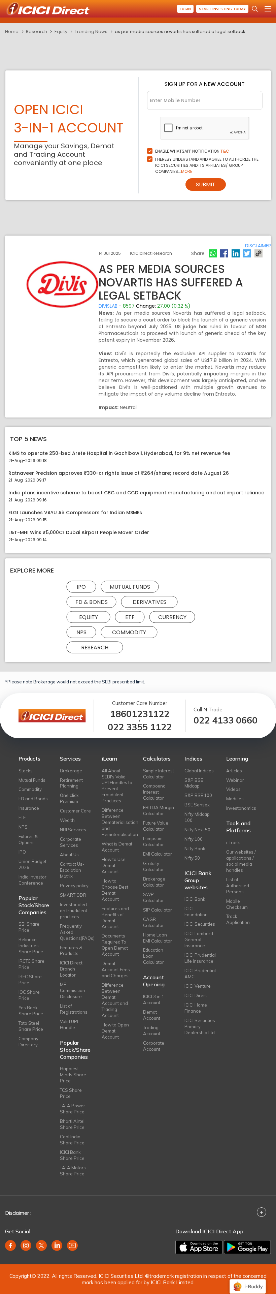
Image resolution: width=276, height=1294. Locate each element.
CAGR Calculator (153, 922)
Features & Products (71, 950)
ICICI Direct (195, 995)
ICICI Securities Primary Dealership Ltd (199, 1026)
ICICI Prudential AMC (200, 973)
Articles (234, 770)
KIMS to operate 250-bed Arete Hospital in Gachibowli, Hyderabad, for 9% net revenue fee (119, 453)
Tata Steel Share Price (31, 1026)
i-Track (233, 842)
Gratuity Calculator (153, 866)
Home (12, 31)
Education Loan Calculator (153, 956)
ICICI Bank (194, 899)
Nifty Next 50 (197, 829)
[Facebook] (224, 253)
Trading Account (151, 1030)
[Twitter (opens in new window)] (41, 1245)
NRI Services (73, 829)
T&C (224, 151)
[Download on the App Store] (198, 1247)
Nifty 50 (192, 858)
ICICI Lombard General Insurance (198, 939)
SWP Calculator (153, 897)
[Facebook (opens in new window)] (10, 1245)
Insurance (29, 808)
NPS (81, 632)
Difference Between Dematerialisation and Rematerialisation (117, 822)
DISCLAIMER (258, 245)
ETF (130, 617)
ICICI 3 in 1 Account (153, 999)
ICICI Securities (199, 924)
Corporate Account (153, 1046)
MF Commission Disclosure (72, 990)
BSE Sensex (197, 804)
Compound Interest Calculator (154, 792)
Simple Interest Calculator (158, 773)
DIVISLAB (108, 306)
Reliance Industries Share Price (31, 945)
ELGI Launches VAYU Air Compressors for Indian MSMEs (75, 513)
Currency (172, 617)
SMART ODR (73, 895)
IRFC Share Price (30, 979)
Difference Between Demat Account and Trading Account (115, 1000)
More (186, 171)
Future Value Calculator (155, 826)
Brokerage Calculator (154, 882)
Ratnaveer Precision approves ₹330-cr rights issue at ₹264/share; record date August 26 (118, 473)
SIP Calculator (157, 910)
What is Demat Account (117, 847)
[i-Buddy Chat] (247, 1282)
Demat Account (151, 1015)
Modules (235, 798)
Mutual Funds (130, 586)
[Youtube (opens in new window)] (72, 1245)
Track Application (238, 919)
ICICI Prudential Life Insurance (200, 958)
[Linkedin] (236, 253)
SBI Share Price (29, 927)
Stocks (26, 770)
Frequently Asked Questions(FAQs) (75, 932)
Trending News (91, 31)
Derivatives (149, 602)
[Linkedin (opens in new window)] (56, 1245)
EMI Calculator (157, 854)
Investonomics (241, 808)
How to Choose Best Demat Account (115, 890)
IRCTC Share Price (31, 964)
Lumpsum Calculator (153, 841)
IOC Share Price (29, 995)
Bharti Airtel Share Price (72, 1124)
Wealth (67, 820)
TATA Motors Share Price (73, 1170)
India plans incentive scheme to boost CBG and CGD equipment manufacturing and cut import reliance (136, 493)
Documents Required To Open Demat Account (115, 945)
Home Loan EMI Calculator (157, 938)
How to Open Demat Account (115, 1031)
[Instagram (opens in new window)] (26, 1245)
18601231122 (139, 713)
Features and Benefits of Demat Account (115, 917)
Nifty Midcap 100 (197, 817)
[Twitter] (247, 253)
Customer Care (75, 810)
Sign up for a (205, 84)
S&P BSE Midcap (193, 783)
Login (185, 9)
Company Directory (28, 1041)
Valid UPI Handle (69, 1024)
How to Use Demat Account (114, 865)
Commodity (129, 632)
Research (36, 31)
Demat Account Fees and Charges (116, 969)
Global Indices (199, 770)
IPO (81, 586)
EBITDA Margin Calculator (158, 810)
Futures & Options (28, 839)
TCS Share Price (71, 1093)
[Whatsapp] (213, 253)
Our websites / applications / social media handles (241, 861)
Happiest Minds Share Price (73, 1074)
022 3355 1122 (140, 727)
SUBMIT (205, 184)
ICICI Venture (197, 986)
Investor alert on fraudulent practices (73, 910)
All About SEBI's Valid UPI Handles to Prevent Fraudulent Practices (117, 786)
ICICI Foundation (196, 911)
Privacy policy (74, 885)
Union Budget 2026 (32, 864)
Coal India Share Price (72, 1139)
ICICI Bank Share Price (72, 1155)
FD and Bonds (33, 798)
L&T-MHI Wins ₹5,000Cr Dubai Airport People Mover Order (78, 532)
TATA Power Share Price (72, 1108)
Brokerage (71, 770)
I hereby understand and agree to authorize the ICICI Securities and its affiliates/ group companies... (206, 165)
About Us (69, 854)
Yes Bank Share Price (31, 1010)
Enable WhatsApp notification (192, 151)
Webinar (235, 780)
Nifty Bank (194, 848)
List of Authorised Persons (237, 885)
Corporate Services (70, 842)
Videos (233, 789)
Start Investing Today (222, 9)
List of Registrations (74, 1009)
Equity (61, 31)
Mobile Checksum (237, 904)
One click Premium (69, 798)
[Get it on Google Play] (247, 1247)
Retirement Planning (71, 783)
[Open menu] (268, 9)
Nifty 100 (193, 839)
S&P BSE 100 (198, 795)
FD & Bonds (91, 602)
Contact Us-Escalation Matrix (72, 870)
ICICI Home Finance (195, 1008)
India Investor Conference (32, 880)
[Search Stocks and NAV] (255, 9)
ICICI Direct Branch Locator (71, 969)
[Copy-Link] (258, 253)
